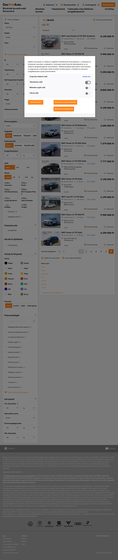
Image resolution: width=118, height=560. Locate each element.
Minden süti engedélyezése (64, 109)
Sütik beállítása (36, 102)
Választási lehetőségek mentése (65, 102)
